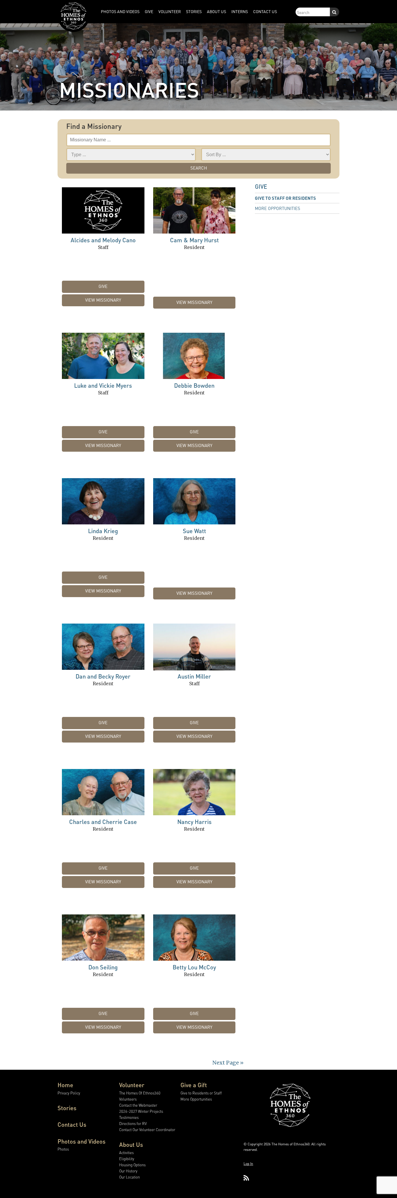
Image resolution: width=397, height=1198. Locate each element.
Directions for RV (133, 1123)
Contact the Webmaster (138, 1105)
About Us (131, 1144)
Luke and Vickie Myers (103, 385)
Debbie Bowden (194, 385)
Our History (128, 1170)
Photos (63, 1149)
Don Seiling (103, 967)
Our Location (129, 1176)
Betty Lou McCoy (194, 967)
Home (65, 1085)
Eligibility (126, 1158)
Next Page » (228, 1062)
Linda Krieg (103, 531)
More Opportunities (277, 208)
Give (103, 286)
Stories (67, 1108)
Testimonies (129, 1117)
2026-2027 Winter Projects (141, 1111)
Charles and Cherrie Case (103, 821)
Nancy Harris (194, 821)
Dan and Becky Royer (103, 676)
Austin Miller (194, 676)
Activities (126, 1152)
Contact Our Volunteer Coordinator (147, 1129)
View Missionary (103, 300)
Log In (248, 1163)
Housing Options (132, 1164)
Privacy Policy (69, 1092)
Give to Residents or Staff (201, 1092)
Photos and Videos (81, 1141)
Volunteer (131, 1085)
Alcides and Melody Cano (103, 240)
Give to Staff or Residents (285, 198)
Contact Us (72, 1124)
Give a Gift (193, 1085)
